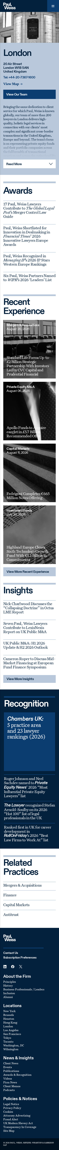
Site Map (8, 1131)
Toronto (8, 1041)
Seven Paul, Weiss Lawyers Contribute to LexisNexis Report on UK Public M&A (25, 627)
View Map (11, 83)
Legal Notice (11, 1104)
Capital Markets (16, 904)
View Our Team (16, 94)
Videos (7, 1078)
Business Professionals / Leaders (23, 989)
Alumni (8, 997)
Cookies (8, 1112)
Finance (10, 895)
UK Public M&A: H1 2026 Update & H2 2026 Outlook (25, 645)
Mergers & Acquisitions (22, 885)
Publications (11, 1071)
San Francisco (12, 1034)
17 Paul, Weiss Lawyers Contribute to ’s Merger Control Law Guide (28, 210)
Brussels (8, 1015)
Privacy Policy (12, 1108)
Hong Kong (10, 1022)
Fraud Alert (10, 1119)
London (8, 1026)
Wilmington (10, 1049)
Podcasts (9, 1090)
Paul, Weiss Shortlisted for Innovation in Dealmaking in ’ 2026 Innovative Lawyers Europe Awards (26, 236)
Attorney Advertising (16, 1115)
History (8, 985)
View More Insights (20, 679)
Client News (10, 1063)
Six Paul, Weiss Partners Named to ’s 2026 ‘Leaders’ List (29, 277)
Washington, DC (13, 1045)
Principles (9, 982)
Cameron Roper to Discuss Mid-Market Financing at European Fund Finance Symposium (29, 663)
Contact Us (10, 953)
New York (9, 1011)
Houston (8, 1019)
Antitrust (11, 914)
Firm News (10, 1082)
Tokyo (7, 1038)
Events (7, 1067)
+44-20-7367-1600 (22, 77)
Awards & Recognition (17, 1075)
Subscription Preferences (20, 957)
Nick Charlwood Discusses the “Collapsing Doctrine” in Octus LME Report (28, 608)
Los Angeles (11, 1030)
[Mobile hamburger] (53, 6)
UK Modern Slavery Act (18, 1123)
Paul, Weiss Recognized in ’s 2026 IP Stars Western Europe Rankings (26, 260)
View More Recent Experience (28, 572)
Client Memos (11, 1086)
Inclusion (9, 993)
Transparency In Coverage (19, 1127)
